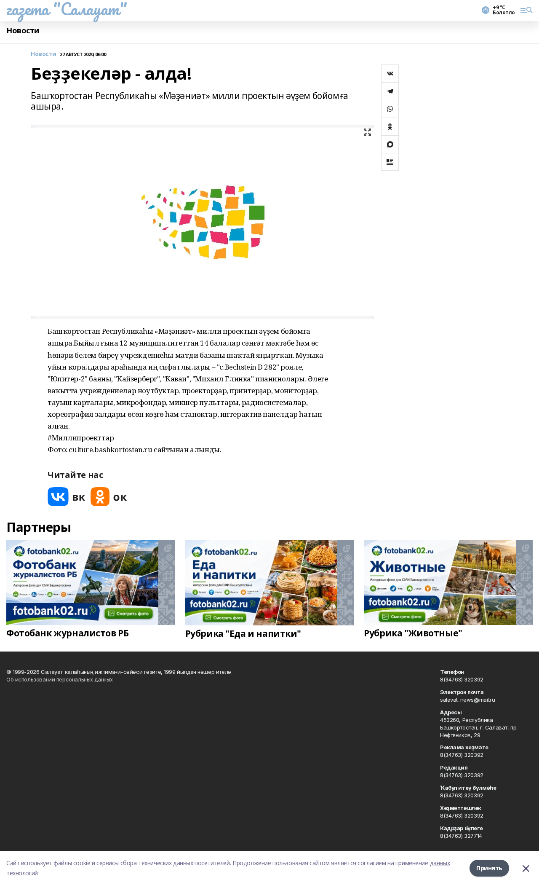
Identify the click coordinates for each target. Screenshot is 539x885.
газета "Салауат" (66, 9)
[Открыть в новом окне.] (66, 496)
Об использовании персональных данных (59, 679)
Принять (489, 868)
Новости (22, 30)
